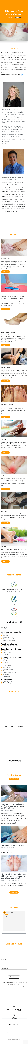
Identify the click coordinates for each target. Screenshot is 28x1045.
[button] (2, 29)
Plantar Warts (6, 676)
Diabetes (5, 635)
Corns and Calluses (8, 669)
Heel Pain (5, 660)
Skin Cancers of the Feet (9, 672)
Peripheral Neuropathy (9, 640)
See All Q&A (14, 892)
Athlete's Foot (7, 667)
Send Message (14, 977)
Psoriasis (5, 671)
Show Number (18, 17)
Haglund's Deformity (8, 659)
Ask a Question (14, 778)
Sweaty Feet (6, 674)
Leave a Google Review (14, 617)
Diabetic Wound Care (8, 637)
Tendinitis (5, 662)
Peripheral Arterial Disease (10, 639)
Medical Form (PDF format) (14, 604)
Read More (5, 271)
